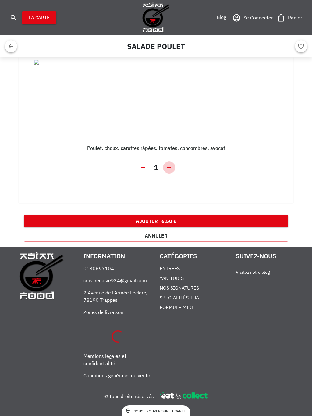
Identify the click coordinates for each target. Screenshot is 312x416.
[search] (13, 17)
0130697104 (98, 268)
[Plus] (169, 167)
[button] (221, 17)
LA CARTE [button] (39, 17)
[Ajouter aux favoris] (301, 46)
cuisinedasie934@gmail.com (115, 280)
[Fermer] (11, 46)
